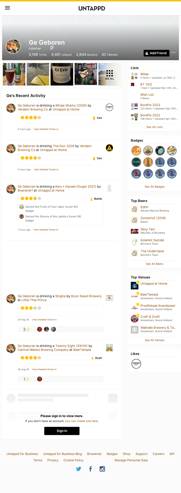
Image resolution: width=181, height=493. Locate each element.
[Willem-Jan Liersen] (53, 329)
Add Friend (158, 53)
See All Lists (154, 127)
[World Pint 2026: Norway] (159, 162)
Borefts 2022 (150, 115)
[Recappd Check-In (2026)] (171, 151)
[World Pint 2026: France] (171, 162)
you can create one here (81, 421)
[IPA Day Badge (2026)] (148, 151)
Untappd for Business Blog (62, 454)
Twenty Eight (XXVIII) (71, 346)
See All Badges (155, 186)
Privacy (52, 460)
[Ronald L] (39, 329)
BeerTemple (82, 350)
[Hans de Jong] (46, 329)
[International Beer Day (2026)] (159, 151)
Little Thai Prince (34, 300)
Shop (126, 454)
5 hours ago (24, 129)
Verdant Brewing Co (33, 109)
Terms (37, 460)
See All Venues (154, 340)
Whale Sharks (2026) (71, 105)
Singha (60, 296)
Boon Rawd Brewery (86, 296)
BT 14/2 (146, 84)
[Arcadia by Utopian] (136, 162)
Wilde (144, 74)
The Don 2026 (63, 146)
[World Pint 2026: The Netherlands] (159, 174)
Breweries (94, 454)
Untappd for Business (22, 454)
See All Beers (154, 264)
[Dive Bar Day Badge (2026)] (148, 162)
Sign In (62, 431)
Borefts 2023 (150, 105)
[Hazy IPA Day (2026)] (136, 151)
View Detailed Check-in (46, 129)
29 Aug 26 (23, 319)
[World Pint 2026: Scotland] (148, 174)
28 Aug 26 (23, 369)
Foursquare (52, 48)
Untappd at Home (66, 109)
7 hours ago (24, 230)
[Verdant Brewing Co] (136, 364)
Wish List (147, 94)
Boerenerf (25, 190)
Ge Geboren (27, 105)
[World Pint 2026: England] (171, 174)
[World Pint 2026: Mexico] (136, 174)
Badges (112, 454)
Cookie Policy (73, 460)
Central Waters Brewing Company (43, 350)
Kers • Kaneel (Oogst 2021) (75, 186)
